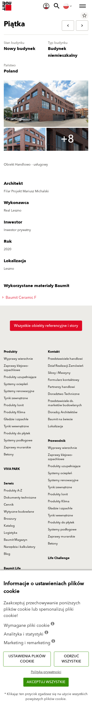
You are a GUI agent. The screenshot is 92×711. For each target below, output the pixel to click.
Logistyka (10, 532)
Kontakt (54, 351)
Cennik (9, 504)
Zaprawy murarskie (17, 447)
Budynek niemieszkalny (62, 52)
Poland (11, 71)
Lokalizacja (55, 426)
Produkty (10, 351)
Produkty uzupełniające (20, 377)
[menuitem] (46, 6)
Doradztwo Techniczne (63, 394)
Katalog (9, 525)
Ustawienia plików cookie (27, 659)
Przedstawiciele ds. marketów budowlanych (65, 403)
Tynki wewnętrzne (16, 426)
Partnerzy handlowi (61, 387)
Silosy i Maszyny (59, 372)
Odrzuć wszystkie (71, 659)
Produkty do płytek (17, 433)
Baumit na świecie (60, 419)
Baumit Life (12, 568)
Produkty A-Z (13, 490)
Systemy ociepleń (16, 384)
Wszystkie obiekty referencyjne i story (46, 325)
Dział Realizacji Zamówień (66, 365)
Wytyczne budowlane (19, 511)
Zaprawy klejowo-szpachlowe (16, 368)
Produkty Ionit (14, 405)
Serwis (9, 483)
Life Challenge (59, 558)
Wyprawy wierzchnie (18, 358)
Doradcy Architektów (62, 412)
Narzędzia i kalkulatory (19, 546)
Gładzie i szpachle (16, 419)
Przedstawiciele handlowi (65, 358)
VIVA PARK (12, 469)
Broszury (10, 518)
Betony (9, 454)
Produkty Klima (14, 412)
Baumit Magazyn (15, 539)
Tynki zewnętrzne (16, 398)
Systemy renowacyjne (19, 391)
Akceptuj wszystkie (46, 682)
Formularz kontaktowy (63, 379)
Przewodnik (57, 440)
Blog (7, 553)
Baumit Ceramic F (20, 297)
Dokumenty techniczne (20, 497)
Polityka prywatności (46, 672)
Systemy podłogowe (18, 440)
